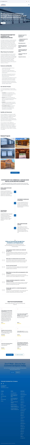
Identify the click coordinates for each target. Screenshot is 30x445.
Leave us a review (19, 354)
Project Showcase (3, 399)
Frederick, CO (22, 420)
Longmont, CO (23, 417)
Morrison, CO (22, 431)
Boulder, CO (22, 415)
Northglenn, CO (23, 426)
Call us (26, 4)
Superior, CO (22, 425)
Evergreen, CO (23, 396)
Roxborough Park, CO (23, 394)
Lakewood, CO (22, 428)
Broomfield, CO (23, 410)
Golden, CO (22, 433)
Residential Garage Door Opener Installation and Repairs (14, 395)
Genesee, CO (22, 412)
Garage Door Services (14, 404)
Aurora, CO (22, 404)
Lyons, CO (22, 418)
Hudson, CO (22, 407)
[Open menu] (28, 4)
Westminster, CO (23, 423)
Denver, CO (22, 399)
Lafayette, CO (22, 402)
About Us (2, 394)
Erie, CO (22, 434)
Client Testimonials (3, 396)
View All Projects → (15, 172)
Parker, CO (22, 436)
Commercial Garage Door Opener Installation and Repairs (14, 399)
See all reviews (9, 354)
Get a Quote (20, 4)
